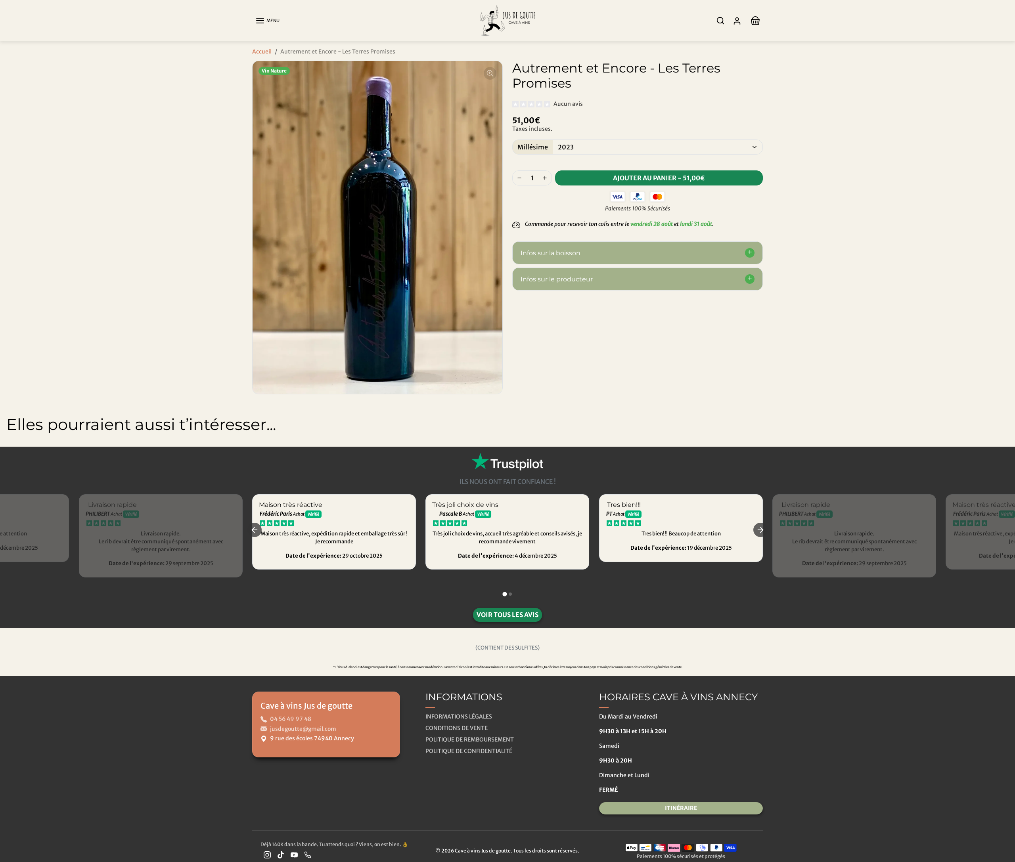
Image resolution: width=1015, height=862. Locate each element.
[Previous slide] (12, 454)
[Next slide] (1003, 454)
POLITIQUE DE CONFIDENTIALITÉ (468, 751)
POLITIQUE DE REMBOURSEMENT (469, 739)
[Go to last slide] (254, 530)
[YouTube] (294, 854)
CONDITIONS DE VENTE (456, 728)
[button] (267, 20)
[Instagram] (267, 854)
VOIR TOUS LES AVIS (507, 615)
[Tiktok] (280, 854)
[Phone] (307, 854)
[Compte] (737, 20)
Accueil (262, 51)
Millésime (532, 147)
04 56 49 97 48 (290, 718)
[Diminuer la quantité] (519, 177)
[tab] (504, 594)
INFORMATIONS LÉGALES (458, 716)
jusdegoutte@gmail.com (303, 728)
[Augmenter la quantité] (545, 177)
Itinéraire (681, 808)
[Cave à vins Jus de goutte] (507, 20)
